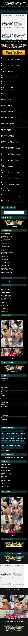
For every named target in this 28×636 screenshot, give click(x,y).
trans (21, 448)
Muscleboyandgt (11, 123)
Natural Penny (18, 59)
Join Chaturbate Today (5, 251)
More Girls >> (14, 358)
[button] (26, 11)
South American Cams (5, 308)
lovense (3, 443)
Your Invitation (14, 226)
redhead (11, 445)
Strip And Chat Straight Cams (7, 292)
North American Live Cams (6, 235)
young (7, 450)
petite (3, 445)
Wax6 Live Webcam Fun (6, 297)
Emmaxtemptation (12, 159)
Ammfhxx (9, 129)
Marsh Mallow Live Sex (5, 262)
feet (22, 438)
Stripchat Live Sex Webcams (6, 272)
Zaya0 (7, 165)
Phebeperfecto (11, 171)
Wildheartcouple (11, 177)
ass (12, 431)
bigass (16, 431)
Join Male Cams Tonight (5, 294)
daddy (7, 438)
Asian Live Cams (4, 240)
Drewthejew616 (11, 182)
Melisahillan (10, 200)
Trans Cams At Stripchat (6, 298)
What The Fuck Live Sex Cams (7, 269)
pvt (7, 445)
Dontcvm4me (10, 111)
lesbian (22, 440)
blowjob (23, 433)
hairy (13, 440)
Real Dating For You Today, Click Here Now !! (14, 621)
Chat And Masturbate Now (6, 245)
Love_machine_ (11, 147)
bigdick (8, 433)
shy (15, 445)
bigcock (3, 433)
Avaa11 (7, 69)
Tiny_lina (9, 188)
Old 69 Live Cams (4, 259)
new (25, 443)
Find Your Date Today (5, 239)
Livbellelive (10, 105)
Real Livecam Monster (5, 261)
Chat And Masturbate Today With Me (14, 47)
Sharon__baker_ (11, 81)
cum (17, 436)
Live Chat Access (4, 311)
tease (13, 448)
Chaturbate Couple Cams (6, 288)
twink (3, 450)
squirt (9, 448)
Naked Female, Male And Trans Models (8, 264)
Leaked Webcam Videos (6, 268)
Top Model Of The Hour (5, 254)
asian (9, 431)
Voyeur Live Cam (4, 256)
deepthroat (12, 438)
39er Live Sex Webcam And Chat (7, 271)
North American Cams (5, 304)
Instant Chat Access (14, 56)
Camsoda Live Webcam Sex (6, 242)
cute (3, 438)
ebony (18, 438)
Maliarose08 (10, 141)
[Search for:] (14, 212)
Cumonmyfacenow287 (12, 75)
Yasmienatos (10, 153)
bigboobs (21, 431)
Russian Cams (4, 302)
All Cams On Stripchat (5, 233)
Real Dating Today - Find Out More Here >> (14, 281)
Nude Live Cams (4, 307)
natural (20, 443)
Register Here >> (14, 371)
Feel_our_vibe (10, 194)
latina (17, 440)
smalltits (4, 448)
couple (13, 436)
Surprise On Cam (4, 249)
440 (11, 207)
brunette (8, 436)
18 (2, 431)
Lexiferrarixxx (11, 64)
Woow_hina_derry (12, 58)
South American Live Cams (6, 236)
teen (17, 448)
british (3, 436)
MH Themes (21, 553)
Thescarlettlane (11, 117)
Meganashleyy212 (11, 135)
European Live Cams (5, 238)
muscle (15, 443)
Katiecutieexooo (11, 93)
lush (8, 443)
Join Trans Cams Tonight (6, 295)
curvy (21, 436)
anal (5, 431)
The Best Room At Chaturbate (7, 252)
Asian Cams (3, 301)
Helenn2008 (10, 87)
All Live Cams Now (4, 305)
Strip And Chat (4, 300)
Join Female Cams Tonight (6, 289)
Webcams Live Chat (5, 255)
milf (11, 443)
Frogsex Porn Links (5, 310)
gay (10, 440)
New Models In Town (5, 246)
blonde (17, 433)
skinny (19, 445)
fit (25, 438)
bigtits (13, 433)
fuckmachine (4, 440)
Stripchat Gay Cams (5, 291)
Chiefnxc (9, 99)
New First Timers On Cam (6, 243)
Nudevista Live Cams (5, 265)
